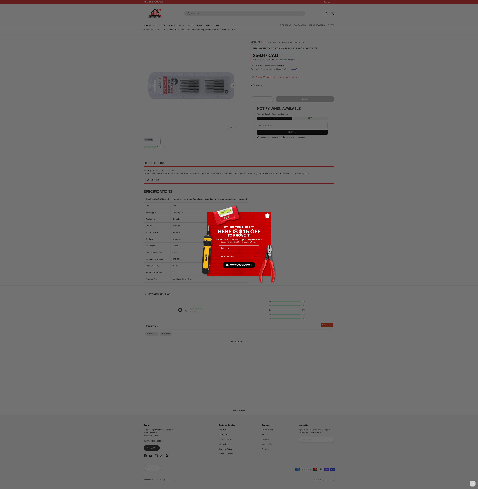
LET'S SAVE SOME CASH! (239, 265)
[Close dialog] (267, 216)
